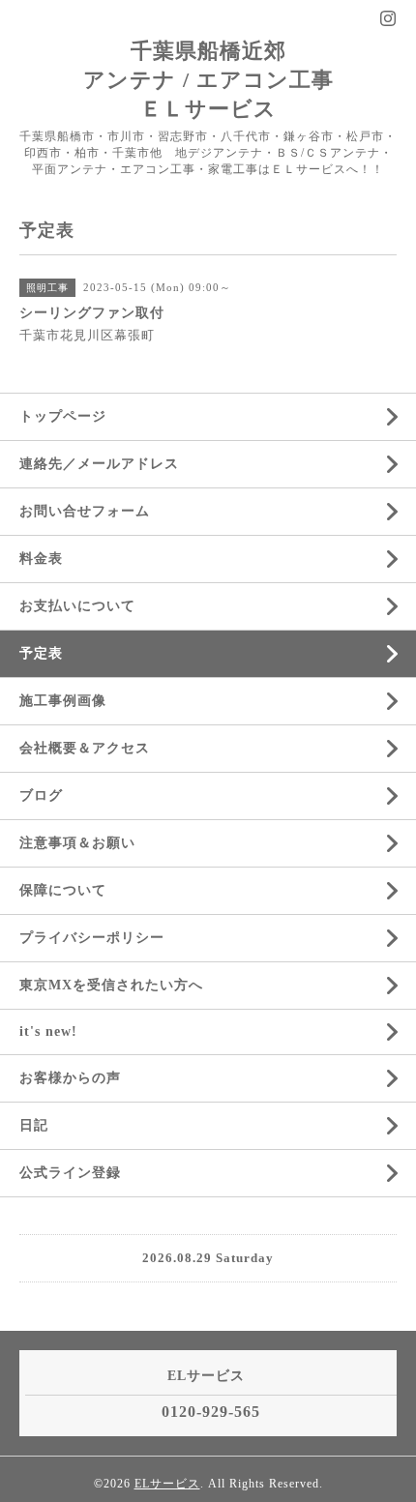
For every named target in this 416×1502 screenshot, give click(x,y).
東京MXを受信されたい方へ (111, 985)
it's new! (48, 1031)
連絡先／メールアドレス (99, 463)
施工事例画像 (62, 700)
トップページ (62, 416)
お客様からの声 (70, 1078)
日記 (33, 1125)
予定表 (41, 653)
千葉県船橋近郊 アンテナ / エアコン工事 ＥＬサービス (208, 80)
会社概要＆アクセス (84, 748)
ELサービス (167, 1483)
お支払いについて (77, 606)
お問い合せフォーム (84, 511)
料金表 (41, 558)
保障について (62, 890)
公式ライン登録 (70, 1172)
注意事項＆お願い (77, 843)
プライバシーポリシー (91, 937)
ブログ (41, 795)
